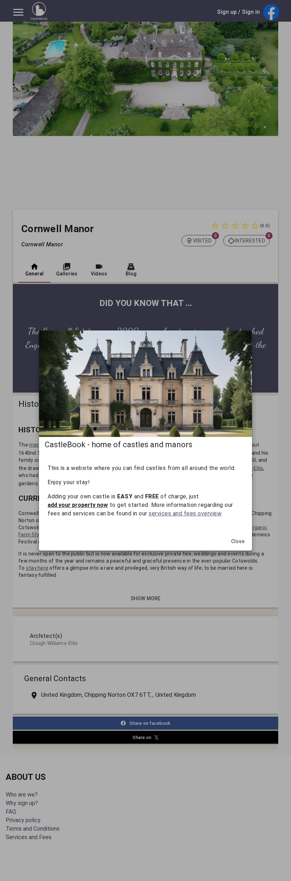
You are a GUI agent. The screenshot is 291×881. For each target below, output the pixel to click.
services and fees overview (185, 513)
